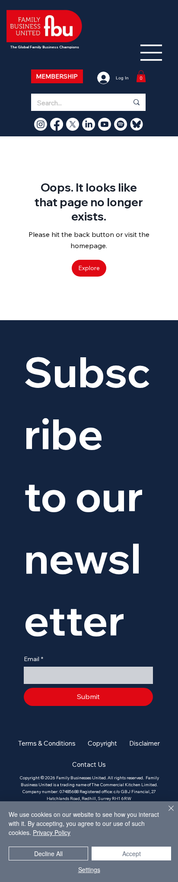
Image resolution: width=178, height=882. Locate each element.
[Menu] (151, 52)
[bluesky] (136, 124)
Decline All (48, 853)
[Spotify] (120, 124)
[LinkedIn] (88, 124)
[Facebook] (56, 124)
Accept (131, 853)
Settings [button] (89, 869)
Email (33, 659)
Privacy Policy (51, 832)
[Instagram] (40, 124)
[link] (141, 76)
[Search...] (136, 102)
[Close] (166, 813)
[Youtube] (104, 124)
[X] (72, 124)
